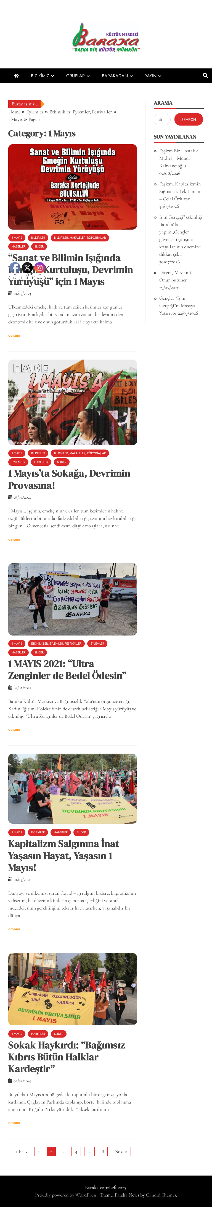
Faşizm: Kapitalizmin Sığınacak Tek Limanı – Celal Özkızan (180, 191)
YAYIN (151, 76)
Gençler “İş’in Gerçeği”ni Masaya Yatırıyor (177, 305)
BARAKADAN (115, 76)
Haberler (18, 246)
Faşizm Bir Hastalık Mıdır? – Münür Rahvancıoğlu (178, 158)
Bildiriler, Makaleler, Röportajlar (80, 237)
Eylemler (97, 643)
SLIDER (39, 246)
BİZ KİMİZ (40, 76)
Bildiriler (38, 237)
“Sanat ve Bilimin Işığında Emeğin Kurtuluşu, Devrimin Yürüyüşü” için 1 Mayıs (70, 269)
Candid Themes (161, 1195)
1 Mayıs (17, 237)
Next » (121, 1151)
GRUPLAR (75, 76)
